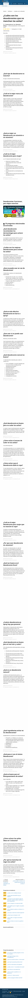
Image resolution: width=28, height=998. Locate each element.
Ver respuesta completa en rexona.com (10, 639)
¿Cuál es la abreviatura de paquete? (14, 964)
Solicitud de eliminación (8, 51)
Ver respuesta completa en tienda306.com (10, 150)
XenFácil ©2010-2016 (10, 995)
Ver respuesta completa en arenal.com (9, 540)
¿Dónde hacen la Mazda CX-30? (13, 915)
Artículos (10, 11)
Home (4, 11)
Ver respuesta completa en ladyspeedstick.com (11, 437)
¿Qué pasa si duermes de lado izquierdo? (15, 912)
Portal (8, 992)
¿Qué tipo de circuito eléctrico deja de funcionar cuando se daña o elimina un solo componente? (15, 900)
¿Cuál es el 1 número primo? (13, 975)
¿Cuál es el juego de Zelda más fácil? (14, 977)
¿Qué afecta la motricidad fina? (13, 969)
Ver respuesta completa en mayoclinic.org (10, 460)
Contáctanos (4, 991)
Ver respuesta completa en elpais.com (9, 52)
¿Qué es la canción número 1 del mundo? (15, 959)
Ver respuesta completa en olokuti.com (10, 351)
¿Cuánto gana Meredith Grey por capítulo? (14, 896)
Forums (6, 3)
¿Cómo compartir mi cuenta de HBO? (15, 903)
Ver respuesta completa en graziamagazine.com (11, 288)
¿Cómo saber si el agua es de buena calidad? (14, 918)
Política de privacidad (17, 991)
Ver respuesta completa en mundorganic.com (11, 687)
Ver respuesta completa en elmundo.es (10, 560)
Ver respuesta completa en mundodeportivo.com (11, 478)
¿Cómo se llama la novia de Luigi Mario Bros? (15, 921)
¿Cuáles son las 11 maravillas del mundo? (15, 967)
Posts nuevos (4, 5)
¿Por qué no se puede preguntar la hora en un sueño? (15, 953)
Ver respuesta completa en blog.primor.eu (10, 178)
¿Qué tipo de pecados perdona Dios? (14, 962)
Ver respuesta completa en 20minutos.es (10, 771)
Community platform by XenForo (12, 994)
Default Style (5, 989)
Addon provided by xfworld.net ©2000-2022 (9, 996)
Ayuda (23, 991)
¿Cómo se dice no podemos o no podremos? (14, 972)
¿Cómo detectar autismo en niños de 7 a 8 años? (15, 910)
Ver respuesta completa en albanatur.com (10, 751)
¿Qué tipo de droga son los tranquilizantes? (12, 957)
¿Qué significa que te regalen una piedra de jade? (15, 906)
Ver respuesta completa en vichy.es (9, 90)
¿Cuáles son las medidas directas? (14, 893)
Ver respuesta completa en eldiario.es (9, 330)
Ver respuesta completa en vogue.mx (9, 244)
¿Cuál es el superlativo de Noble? (6, 884)
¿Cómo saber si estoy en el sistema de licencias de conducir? (19, 882)
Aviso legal (10, 991)
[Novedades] (25, 3)
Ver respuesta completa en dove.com (9, 265)
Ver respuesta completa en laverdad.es (9, 110)
